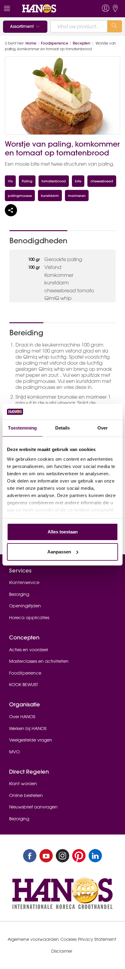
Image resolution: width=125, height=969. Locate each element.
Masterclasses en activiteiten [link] (39, 661)
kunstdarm (50, 195)
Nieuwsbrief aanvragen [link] (33, 807)
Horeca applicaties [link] (29, 618)
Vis (10, 181)
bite (78, 181)
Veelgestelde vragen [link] (30, 740)
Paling (27, 181)
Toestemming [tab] (22, 427)
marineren (77, 195)
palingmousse (20, 195)
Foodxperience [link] (54, 43)
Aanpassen (59, 551)
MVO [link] (14, 752)
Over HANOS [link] (22, 717)
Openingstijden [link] (25, 606)
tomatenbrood (54, 181)
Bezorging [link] (19, 594)
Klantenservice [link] (24, 582)
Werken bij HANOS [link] (27, 728)
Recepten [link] (81, 43)
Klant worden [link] (23, 784)
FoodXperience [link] (25, 673)
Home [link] (30, 43)
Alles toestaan (63, 531)
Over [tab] (102, 427)
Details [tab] (62, 427)
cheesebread (101, 181)
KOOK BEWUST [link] (23, 685)
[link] (50, 8)
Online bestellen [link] (26, 795)
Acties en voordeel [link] (28, 650)
